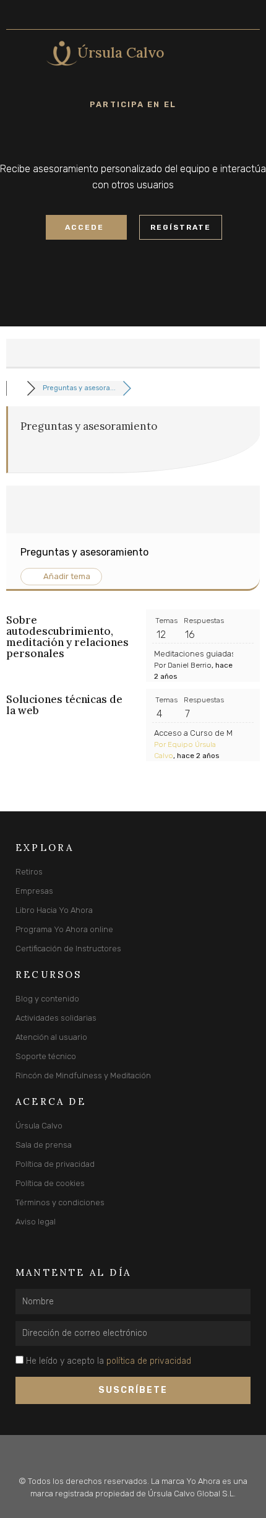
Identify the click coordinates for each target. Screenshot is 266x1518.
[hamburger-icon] (20, 53)
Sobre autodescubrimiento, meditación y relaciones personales (67, 636)
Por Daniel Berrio (183, 665)
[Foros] (16, 388)
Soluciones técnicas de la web (64, 704)
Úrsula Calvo (121, 52)
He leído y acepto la (108, 1361)
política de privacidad (148, 1361)
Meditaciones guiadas (195, 653)
